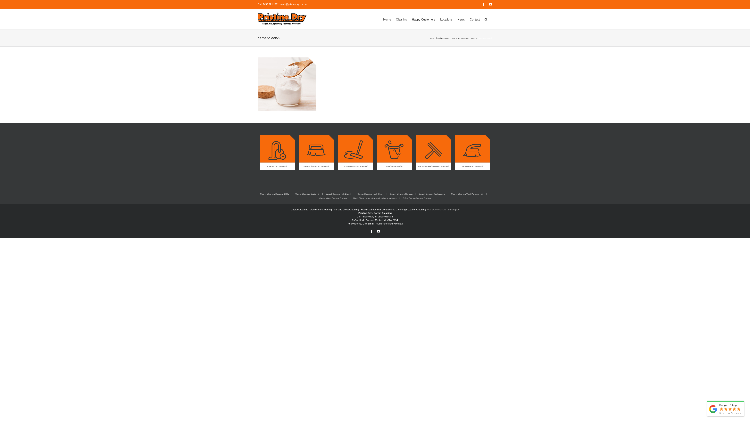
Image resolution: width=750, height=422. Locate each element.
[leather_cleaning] (472, 136)
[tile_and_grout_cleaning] (355, 136)
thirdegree (454, 209)
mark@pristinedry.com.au (293, 4)
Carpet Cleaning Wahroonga (432, 194)
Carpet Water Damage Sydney (333, 198)
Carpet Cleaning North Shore (370, 194)
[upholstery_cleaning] (316, 136)
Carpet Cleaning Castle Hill (307, 194)
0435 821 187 (359, 223)
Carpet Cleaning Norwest (401, 194)
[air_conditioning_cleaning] (433, 136)
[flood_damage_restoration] (394, 136)
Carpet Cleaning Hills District (338, 194)
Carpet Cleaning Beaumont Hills (274, 194)
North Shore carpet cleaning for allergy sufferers (374, 198)
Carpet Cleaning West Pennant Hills (467, 194)
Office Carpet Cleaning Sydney (417, 198)
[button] (486, 19)
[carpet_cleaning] (277, 136)
